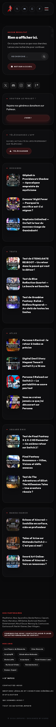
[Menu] (46, 8)
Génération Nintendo (28, 654)
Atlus (13, 333)
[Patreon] (37, 85)
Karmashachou (31, 665)
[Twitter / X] (5, 85)
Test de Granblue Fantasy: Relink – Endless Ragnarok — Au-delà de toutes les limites (35, 305)
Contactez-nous (12, 685)
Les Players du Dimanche (14, 649)
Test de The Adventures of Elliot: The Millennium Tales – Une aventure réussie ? (35, 484)
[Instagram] (21, 85)
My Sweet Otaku (12, 665)
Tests (13, 251)
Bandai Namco (18, 513)
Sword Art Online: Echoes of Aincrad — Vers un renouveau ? (34, 560)
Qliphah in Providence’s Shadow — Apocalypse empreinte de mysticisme (35, 183)
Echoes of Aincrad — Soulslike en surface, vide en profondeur (35, 523)
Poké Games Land (43, 659)
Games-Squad (10, 670)
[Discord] (13, 85)
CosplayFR (8, 654)
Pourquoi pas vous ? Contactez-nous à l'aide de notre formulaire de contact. (28, 634)
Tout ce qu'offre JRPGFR (16, 706)
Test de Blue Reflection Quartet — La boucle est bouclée (35, 282)
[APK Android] (24, 9)
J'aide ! (28, 118)
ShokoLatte (9, 659)
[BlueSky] (29, 85)
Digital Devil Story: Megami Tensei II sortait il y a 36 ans (34, 362)
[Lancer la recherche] (44, 56)
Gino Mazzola (37, 649)
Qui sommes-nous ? (13, 700)
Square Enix (17, 429)
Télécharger (20, 151)
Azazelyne (24, 659)
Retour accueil (23, 67)
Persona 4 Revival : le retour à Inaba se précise (35, 344)
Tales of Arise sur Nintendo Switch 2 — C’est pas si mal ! (34, 542)
